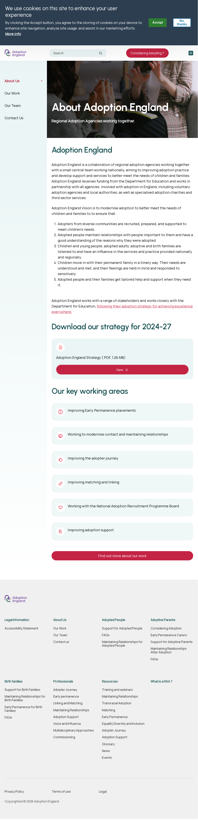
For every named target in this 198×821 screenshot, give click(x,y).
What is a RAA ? (161, 681)
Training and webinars (117, 690)
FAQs (106, 635)
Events (107, 757)
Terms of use (61, 791)
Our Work (12, 93)
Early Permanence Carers (169, 635)
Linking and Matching (67, 703)
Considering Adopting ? (147, 53)
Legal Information (17, 620)
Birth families (14, 681)
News (106, 751)
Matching (108, 710)
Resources (110, 681)
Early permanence (66, 696)
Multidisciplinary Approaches (73, 730)
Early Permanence (115, 717)
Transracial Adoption (116, 703)
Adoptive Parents (163, 620)
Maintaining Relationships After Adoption (169, 650)
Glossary (108, 744)
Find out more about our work (122, 555)
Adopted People (113, 620)
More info (13, 33)
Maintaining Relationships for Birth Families (25, 698)
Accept (157, 22)
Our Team (13, 105)
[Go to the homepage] (16, 53)
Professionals (63, 681)
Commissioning (64, 737)
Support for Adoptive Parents (172, 642)
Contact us (61, 642)
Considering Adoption (166, 628)
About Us (12, 81)
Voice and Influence (67, 724)
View (120, 370)
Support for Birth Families (22, 690)
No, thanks (182, 22)
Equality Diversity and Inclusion (123, 724)
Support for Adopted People (122, 628)
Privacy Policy (14, 791)
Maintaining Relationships (71, 710)
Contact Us (14, 118)
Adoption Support (66, 717)
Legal (103, 791)
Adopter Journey (65, 690)
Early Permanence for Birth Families (23, 709)
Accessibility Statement (21, 628)
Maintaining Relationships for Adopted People (122, 643)
